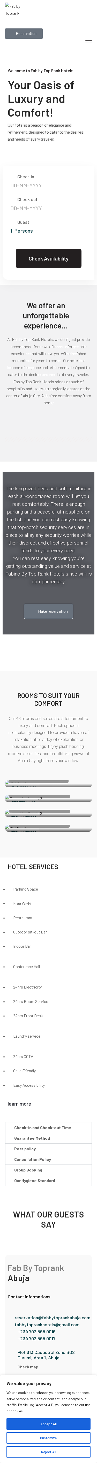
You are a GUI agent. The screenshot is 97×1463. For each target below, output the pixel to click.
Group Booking (28, 1169)
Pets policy (25, 1148)
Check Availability (49, 258)
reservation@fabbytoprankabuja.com (52, 1317)
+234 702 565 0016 (37, 1331)
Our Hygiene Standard (34, 1180)
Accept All (48, 1424)
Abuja (19, 1278)
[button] (48, 1127)
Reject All (48, 1452)
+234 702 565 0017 (36, 1338)
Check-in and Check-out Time (42, 1127)
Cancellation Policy (32, 1159)
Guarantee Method (32, 1138)
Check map (28, 1366)
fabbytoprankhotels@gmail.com (47, 1324)
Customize (48, 1438)
